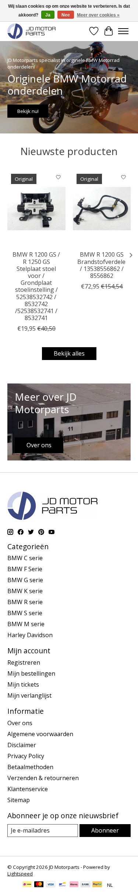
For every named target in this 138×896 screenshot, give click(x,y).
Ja (47, 15)
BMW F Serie (24, 569)
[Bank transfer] (85, 885)
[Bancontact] (62, 885)
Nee (65, 15)
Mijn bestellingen (31, 673)
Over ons (19, 723)
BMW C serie (25, 558)
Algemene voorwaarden (40, 734)
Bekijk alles (69, 353)
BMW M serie (26, 624)
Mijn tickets (23, 684)
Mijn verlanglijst (29, 695)
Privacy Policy (25, 756)
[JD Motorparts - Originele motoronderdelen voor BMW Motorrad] (31, 30)
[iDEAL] (27, 885)
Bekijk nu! (28, 111)
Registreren (23, 662)
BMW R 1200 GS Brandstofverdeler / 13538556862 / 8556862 (102, 265)
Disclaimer (21, 745)
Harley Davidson (30, 635)
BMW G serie (25, 580)
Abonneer (105, 830)
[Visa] (51, 885)
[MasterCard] (39, 885)
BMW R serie (25, 602)
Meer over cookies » (98, 15)
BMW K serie (25, 591)
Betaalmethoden (30, 767)
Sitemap (18, 800)
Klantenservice (27, 789)
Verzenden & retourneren (43, 778)
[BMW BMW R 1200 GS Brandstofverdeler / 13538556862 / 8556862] (102, 208)
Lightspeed (20, 873)
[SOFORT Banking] (74, 885)
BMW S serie (24, 613)
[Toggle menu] (123, 31)
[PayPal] (97, 885)
